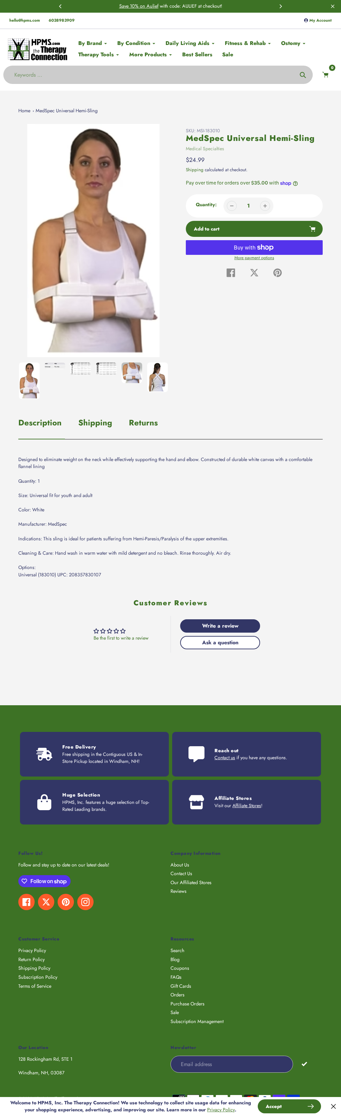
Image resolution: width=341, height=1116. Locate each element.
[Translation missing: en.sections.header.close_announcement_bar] (332, 6)
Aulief (153, 6)
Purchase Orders (187, 1003)
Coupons (179, 968)
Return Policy (31, 959)
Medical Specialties (205, 148)
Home (24, 110)
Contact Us (181, 873)
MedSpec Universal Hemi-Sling (67, 110)
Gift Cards (180, 986)
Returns (143, 422)
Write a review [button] (220, 626)
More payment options (254, 258)
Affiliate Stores (246, 805)
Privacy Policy (32, 950)
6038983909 (62, 20)
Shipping (194, 170)
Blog (174, 959)
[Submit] (304, 1064)
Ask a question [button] (220, 642)
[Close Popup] (333, 1106)
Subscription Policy (37, 977)
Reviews (178, 891)
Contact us (224, 757)
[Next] (280, 6)
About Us (179, 864)
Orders (177, 994)
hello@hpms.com (24, 20)
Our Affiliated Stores (190, 882)
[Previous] (60, 6)
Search (177, 950)
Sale (174, 1012)
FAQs (175, 977)
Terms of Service (34, 986)
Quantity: (206, 204)
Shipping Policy (34, 968)
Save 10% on (133, 6)
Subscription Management (196, 1021)
